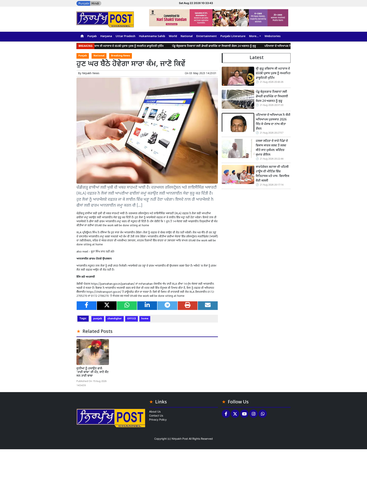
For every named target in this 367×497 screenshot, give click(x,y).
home (144, 318)
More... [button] (254, 36)
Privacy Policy (158, 419)
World (173, 36)
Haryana (106, 36)
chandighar (114, 318)
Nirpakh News (90, 73)
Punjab (92, 36)
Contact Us (156, 415)
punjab (97, 318)
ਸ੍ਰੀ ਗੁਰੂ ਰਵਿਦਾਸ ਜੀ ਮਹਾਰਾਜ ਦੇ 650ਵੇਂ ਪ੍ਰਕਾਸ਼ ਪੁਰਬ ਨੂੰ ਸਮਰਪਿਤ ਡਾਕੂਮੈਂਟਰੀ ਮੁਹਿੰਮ (108, 46)
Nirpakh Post (180, 438)
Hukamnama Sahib (152, 36)
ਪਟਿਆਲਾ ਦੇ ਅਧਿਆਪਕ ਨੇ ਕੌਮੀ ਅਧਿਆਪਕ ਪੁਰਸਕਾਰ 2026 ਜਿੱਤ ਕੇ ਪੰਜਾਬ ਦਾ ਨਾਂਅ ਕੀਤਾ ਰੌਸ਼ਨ (273, 122)
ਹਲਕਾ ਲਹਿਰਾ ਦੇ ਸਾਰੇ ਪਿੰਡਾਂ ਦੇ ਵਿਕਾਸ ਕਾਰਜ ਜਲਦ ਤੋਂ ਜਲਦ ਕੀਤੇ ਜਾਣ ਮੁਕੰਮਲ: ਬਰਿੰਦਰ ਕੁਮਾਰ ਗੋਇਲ (272, 148)
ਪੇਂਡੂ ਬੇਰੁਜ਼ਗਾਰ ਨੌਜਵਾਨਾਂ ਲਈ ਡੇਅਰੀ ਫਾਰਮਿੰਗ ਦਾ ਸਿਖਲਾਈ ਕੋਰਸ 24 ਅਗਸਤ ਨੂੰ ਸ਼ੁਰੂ (199, 46)
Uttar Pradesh (125, 36)
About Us (155, 411)
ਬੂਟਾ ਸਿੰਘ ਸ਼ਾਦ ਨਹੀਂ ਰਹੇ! (102, 252)
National (187, 36)
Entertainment (206, 36)
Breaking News (120, 55)
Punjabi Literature (232, 36)
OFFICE (131, 318)
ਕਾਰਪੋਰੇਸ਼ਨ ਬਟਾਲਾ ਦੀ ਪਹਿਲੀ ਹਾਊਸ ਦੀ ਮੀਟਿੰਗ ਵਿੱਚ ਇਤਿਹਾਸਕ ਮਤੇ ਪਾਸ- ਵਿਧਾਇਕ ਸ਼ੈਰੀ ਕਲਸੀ (272, 174)
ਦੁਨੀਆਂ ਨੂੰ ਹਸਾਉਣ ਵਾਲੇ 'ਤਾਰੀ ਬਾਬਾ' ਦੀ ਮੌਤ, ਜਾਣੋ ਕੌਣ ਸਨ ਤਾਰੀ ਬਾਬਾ (92, 372)
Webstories (273, 36)
